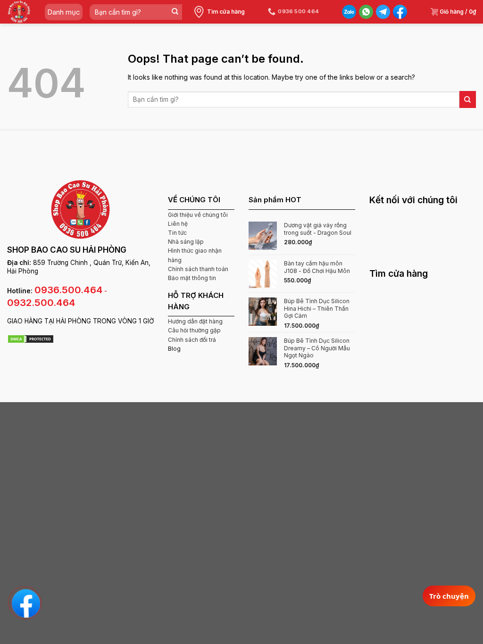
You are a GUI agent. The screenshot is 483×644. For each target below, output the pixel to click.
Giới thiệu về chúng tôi (198, 214)
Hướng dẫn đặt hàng (195, 321)
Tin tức (177, 232)
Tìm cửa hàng (226, 11)
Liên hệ (178, 223)
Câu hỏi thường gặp (194, 330)
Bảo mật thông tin (192, 277)
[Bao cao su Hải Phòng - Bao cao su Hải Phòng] (19, 12)
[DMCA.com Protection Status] (30, 338)
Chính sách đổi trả (192, 339)
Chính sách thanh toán (198, 268)
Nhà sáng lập (186, 241)
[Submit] (174, 12)
